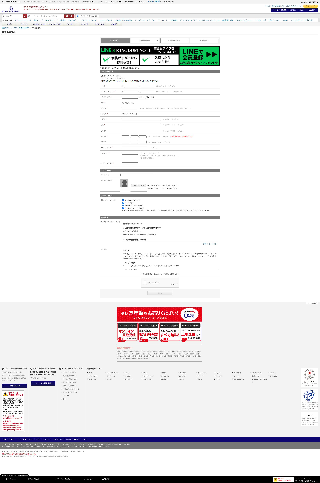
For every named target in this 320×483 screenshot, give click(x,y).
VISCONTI (237, 373)
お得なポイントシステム (71, 389)
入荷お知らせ (106, 479)
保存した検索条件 (34, 479)
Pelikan (91, 373)
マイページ (55, 444)
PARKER (273, 373)
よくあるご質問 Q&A (70, 392)
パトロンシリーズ (51, 20)
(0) (315, 6)
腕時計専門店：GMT (52, 446)
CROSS (127, 376)
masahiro (285, 20)
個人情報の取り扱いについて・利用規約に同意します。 (161, 274)
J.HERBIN (273, 376)
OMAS (145, 373)
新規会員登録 (276, 6)
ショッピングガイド (69, 372)
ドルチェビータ (73, 20)
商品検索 (82, 16)
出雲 (264, 20)
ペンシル (30, 439)
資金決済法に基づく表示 (95, 444)
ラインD (258, 20)
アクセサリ (47, 439)
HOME (4, 439)
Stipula (218, 373)
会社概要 (127, 444)
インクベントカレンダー (89, 20)
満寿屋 (200, 379)
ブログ (36, 444)
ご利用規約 (65, 444)
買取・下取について (69, 386)
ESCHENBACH (239, 379)
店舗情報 (28, 444)
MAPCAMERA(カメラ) (132, 200)
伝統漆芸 (63, 20)
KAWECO (182, 376)
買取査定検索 (93, 16)
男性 (126, 103)
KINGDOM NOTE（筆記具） (134, 205)
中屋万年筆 (309, 20)
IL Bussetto (128, 379)
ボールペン (20, 439)
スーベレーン (162, 20)
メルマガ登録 (286, 6)
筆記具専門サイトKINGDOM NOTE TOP (15, 28)
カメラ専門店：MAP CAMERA (11, 446)
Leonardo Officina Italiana (123, 20)
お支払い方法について (70, 379)
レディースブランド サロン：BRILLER (74, 446)
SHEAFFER (111, 376)
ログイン (268, 6)
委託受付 (20, 444)
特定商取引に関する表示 (113, 444)
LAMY (127, 373)
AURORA (182, 373)
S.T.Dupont (165, 376)
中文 (300, 6)
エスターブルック (106, 20)
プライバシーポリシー (210, 244)
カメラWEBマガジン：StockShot (33, 446)
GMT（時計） (129, 203)
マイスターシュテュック (23, 20)
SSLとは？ (310, 415)
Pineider (110, 379)
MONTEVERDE (148, 376)
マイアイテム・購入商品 (63, 479)
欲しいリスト (11, 479)
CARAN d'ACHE (257, 373)
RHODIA (164, 379)
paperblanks (147, 379)
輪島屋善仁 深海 (227, 20)
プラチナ (237, 376)
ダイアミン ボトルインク (188, 20)
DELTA (163, 373)
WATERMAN (93, 376)
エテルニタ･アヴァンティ (244, 20)
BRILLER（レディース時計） (135, 208)
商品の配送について (69, 376)
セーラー (201, 376)
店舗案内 (69, 439)
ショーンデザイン (297, 20)
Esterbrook (92, 379)
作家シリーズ (38, 20)
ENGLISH (294, 6)
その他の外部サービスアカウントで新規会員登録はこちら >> (120, 68)
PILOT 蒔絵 (173, 20)
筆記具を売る (58, 439)
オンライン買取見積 (8, 444)
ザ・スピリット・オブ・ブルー (145, 20)
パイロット (219, 376)
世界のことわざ (274, 20)
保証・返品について (69, 382)
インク (38, 439)
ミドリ (218, 379)
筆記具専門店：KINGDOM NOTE (99, 446)
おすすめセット (89, 479)
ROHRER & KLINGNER (259, 381)
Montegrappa (202, 373)
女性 (132, 103)
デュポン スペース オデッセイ (209, 20)
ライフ (181, 379)
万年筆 (11, 439)
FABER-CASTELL (113, 373)
